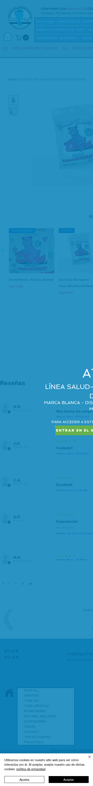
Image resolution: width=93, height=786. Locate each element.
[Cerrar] (87, 759)
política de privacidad (30, 769)
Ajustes (24, 779)
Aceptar (68, 779)
